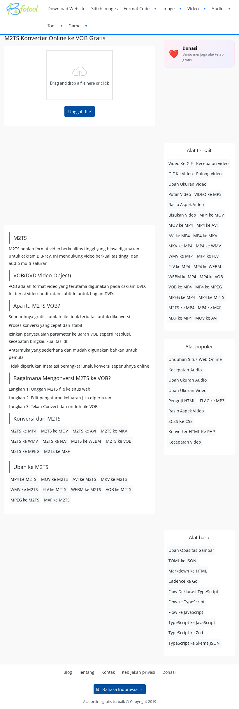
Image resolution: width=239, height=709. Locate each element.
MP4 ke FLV (208, 256)
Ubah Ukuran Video (187, 184)
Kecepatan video (212, 163)
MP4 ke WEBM (207, 266)
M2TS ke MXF (57, 451)
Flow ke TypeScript (186, 602)
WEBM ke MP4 (182, 276)
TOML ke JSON (182, 560)
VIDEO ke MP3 (208, 194)
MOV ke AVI (206, 318)
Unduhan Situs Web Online (195, 359)
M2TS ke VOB (118, 441)
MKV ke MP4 (180, 246)
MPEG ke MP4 (181, 297)
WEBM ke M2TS (86, 489)
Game (74, 26)
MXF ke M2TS (57, 500)
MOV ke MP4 (180, 225)
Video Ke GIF (180, 163)
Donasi (169, 672)
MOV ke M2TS (54, 479)
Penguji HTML (181, 400)
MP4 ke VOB (211, 276)
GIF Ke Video (180, 173)
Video (193, 8)
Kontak (108, 672)
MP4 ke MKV (205, 235)
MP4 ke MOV (211, 215)
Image (168, 8)
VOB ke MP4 (180, 287)
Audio (218, 8)
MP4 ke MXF (209, 307)
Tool (52, 26)
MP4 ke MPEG (208, 287)
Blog (68, 672)
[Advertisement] (79, 175)
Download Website (66, 8)
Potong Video (209, 173)
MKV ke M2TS (114, 479)
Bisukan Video (182, 215)
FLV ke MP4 (179, 266)
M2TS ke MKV (114, 431)
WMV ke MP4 (181, 256)
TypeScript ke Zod (185, 632)
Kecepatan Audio (185, 370)
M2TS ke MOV (54, 431)
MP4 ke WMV (208, 246)
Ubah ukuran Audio (187, 380)
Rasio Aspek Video (186, 204)
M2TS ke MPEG (24, 451)
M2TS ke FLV (54, 441)
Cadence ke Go (182, 581)
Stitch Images (104, 8)
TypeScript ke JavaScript (191, 622)
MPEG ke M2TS (24, 500)
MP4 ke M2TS (23, 479)
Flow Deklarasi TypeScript (193, 591)
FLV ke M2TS (54, 489)
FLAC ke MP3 (212, 400)
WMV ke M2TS (24, 489)
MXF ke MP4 (180, 318)
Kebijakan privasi (138, 672)
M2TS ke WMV (24, 441)
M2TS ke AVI (84, 431)
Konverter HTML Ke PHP (191, 431)
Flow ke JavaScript (185, 612)
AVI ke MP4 (179, 235)
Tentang (86, 672)
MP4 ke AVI (207, 225)
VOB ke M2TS (118, 489)
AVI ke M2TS (84, 479)
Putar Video (179, 194)
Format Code (137, 8)
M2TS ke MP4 (23, 431)
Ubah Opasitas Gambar (191, 550)
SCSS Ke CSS (180, 421)
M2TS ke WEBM (86, 441)
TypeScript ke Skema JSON (194, 643)
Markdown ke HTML (187, 571)
